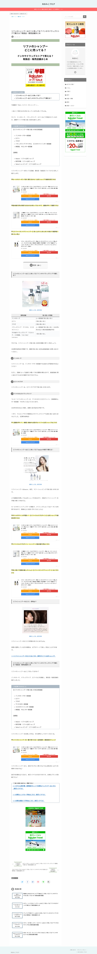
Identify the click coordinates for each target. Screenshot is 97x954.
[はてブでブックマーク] (32, 882)
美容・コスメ (70, 105)
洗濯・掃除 (70, 98)
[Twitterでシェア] (22, 882)
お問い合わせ (73, 949)
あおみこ (75, 58)
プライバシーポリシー (81, 949)
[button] (48, 882)
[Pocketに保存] (38, 882)
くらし (68, 88)
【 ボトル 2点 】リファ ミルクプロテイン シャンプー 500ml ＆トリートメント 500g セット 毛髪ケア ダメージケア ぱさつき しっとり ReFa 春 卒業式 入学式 (39, 188)
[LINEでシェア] (43, 882)
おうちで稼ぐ (70, 84)
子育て (68, 91)
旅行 (68, 95)
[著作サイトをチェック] (75, 72)
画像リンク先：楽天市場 (35, 310)
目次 (34, 265)
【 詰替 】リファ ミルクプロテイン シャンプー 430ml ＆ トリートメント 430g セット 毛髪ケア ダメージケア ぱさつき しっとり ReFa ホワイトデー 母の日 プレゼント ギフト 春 (39, 214)
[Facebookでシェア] (27, 882)
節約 (68, 102)
